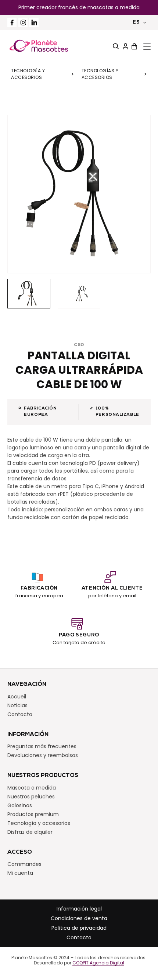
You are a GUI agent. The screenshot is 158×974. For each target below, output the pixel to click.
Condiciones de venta (79, 918)
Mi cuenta (20, 873)
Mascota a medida (31, 787)
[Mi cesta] (133, 46)
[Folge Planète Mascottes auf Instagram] (23, 22)
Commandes (24, 864)
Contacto (19, 714)
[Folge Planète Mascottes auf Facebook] (12, 22)
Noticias (17, 705)
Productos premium (33, 814)
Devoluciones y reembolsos (42, 755)
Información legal (79, 908)
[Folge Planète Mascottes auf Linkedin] (34, 22)
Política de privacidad (79, 928)
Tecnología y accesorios (28, 74)
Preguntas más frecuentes (41, 746)
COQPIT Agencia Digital (98, 963)
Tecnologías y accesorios (100, 74)
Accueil (16, 696)
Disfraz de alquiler (30, 832)
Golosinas (19, 805)
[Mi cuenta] (124, 46)
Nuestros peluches (31, 796)
